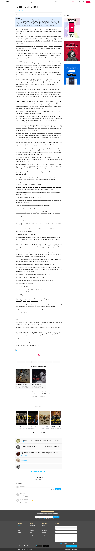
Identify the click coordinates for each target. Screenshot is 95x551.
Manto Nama (18, 350)
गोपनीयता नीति (42, 518)
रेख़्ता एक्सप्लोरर (33, 535)
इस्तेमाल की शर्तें (26, 549)
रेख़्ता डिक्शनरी (44, 530)
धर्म (34, 361)
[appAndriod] (39, 546)
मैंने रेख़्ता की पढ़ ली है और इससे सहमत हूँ (45, 518)
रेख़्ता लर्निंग (44, 532)
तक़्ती (19, 530)
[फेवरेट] (60, 14)
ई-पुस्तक (32, 2)
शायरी (42, 2)
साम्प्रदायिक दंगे (21, 361)
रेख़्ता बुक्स (44, 535)
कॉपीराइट (30, 549)
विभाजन (41, 361)
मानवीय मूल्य (56, 361)
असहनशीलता (48, 361)
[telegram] (30, 546)
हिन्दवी (43, 525)
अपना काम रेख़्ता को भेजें (22, 535)
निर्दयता (29, 361)
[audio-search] (69, 2)
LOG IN (79, 1)
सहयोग (19, 525)
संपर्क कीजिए (32, 530)
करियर (31, 532)
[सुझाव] (16, 14)
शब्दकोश (23, 2)
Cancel (52, 489)
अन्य (45, 2)
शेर (20, 2)
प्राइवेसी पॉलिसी (20, 549)
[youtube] (25, 546)
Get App (88, 1)
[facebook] (19, 546)
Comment (58, 489)
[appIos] (46, 546)
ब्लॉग (38, 2)
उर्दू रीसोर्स (19, 532)
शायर (17, 2)
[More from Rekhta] (83, 2)
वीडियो (28, 2)
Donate (92, 1)
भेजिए (72, 546)
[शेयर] (57, 14)
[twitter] (22, 546)
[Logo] (5, 2)
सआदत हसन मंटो (19, 10)
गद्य (35, 2)
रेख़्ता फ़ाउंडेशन (32, 525)
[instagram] (27, 546)
